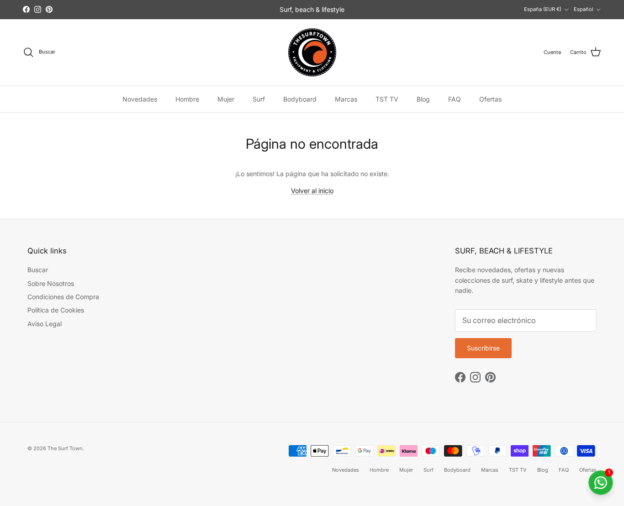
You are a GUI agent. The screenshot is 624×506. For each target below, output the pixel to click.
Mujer (225, 99)
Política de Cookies (55, 310)
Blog (423, 99)
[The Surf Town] (312, 52)
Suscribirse (483, 348)
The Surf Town (65, 448)
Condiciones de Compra (63, 297)
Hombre (187, 99)
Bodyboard (300, 99)
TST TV (386, 99)
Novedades (139, 99)
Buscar (37, 270)
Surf (259, 99)
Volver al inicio (312, 190)
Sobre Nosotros (50, 283)
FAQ (454, 99)
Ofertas (490, 99)
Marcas (346, 99)
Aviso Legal (44, 324)
